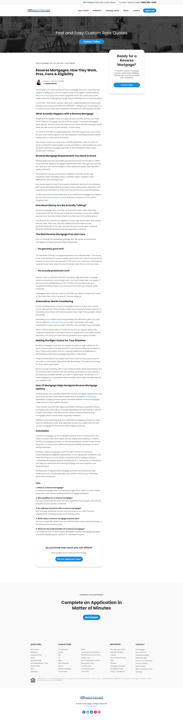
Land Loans (85, 672)
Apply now (149, 10)
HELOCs (60, 666)
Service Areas (140, 666)
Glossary (113, 663)
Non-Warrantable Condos (90, 660)
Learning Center (112, 10)
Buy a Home (83, 10)
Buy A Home (34, 649)
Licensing (139, 672)
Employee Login (35, 660)
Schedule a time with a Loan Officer (100, 2)
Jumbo (60, 652)
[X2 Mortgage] (39, 10)
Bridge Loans (85, 658)
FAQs (112, 660)
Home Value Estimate (118, 658)
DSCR (83, 649)
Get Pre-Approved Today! (69, 559)
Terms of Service (142, 663)
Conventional (63, 649)
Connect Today (91, 41)
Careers (136, 10)
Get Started (91, 617)
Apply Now (34, 672)
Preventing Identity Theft (39, 663)
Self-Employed (63, 663)
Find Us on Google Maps (144, 661)
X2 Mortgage (91, 396)
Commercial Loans (87, 669)
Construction (62, 672)
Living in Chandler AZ (117, 672)
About (126, 10)
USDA (60, 660)
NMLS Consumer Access (144, 669)
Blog (32, 669)
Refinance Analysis (51, 197)
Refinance (97, 10)
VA (59, 658)
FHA (59, 655)
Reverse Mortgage (64, 669)
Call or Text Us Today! (138, 2)
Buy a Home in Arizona (56, 322)
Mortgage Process (116, 669)
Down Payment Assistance (90, 652)
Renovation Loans (87, 663)
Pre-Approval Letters (117, 649)
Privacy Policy (35, 666)
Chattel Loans (86, 666)
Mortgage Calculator (117, 666)
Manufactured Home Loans (90, 655)
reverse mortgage (47, 95)
